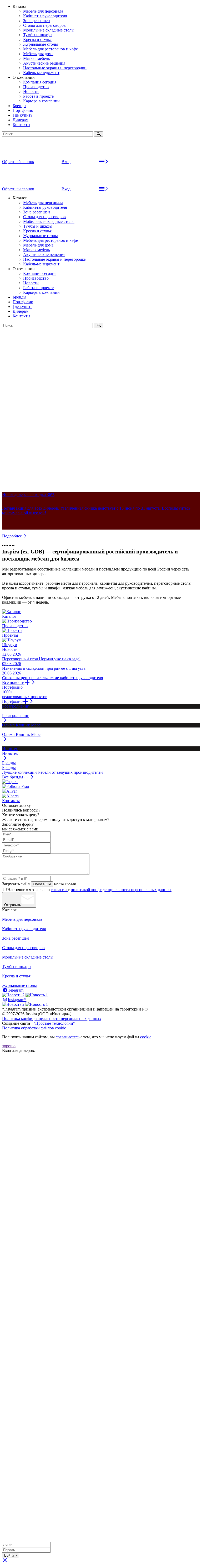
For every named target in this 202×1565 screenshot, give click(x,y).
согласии (59, 889)
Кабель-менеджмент (41, 72)
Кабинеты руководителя (45, 16)
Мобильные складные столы (48, 30)
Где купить (22, 115)
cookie (145, 1037)
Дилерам (20, 120)
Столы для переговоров (44, 25)
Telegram (15, 990)
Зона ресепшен (36, 20)
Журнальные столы (40, 44)
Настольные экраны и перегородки (55, 68)
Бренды (19, 105)
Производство (36, 87)
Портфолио (23, 110)
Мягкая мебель (36, 58)
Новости (31, 91)
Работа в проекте (38, 96)
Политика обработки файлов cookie (34, 1028)
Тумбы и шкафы (37, 35)
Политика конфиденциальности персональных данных (51, 1018)
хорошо (9, 1046)
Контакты (21, 124)
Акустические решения (44, 63)
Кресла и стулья (37, 39)
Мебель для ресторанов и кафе (50, 49)
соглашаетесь (67, 1037)
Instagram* (17, 999)
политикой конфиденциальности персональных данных (121, 889)
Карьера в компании (41, 101)
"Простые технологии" (54, 1023)
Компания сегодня (39, 82)
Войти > (10, 1555)
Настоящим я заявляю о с (89, 889)
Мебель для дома (38, 53)
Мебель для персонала (43, 11)
